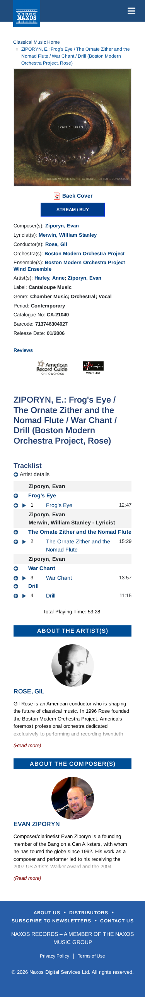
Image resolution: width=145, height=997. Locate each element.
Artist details (34, 474)
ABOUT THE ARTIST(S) (72, 630)
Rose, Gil (56, 244)
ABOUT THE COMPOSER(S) (73, 763)
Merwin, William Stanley (68, 235)
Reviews (23, 350)
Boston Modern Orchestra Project (84, 253)
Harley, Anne (49, 278)
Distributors (89, 912)
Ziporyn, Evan (62, 226)
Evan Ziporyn (37, 824)
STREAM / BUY (72, 209)
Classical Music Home (36, 42)
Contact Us (117, 921)
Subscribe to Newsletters (52, 921)
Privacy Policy (54, 956)
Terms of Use (91, 956)
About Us (48, 912)
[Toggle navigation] (130, 11)
